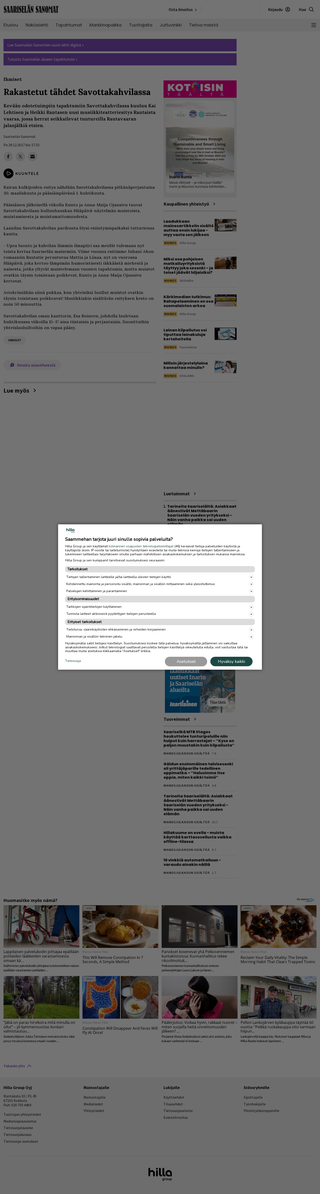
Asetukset (186, 661)
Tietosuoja (73, 661)
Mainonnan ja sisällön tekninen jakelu (94, 636)
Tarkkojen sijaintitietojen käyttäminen (94, 607)
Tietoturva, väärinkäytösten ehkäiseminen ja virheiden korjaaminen (116, 629)
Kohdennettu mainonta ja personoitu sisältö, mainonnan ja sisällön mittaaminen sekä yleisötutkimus (140, 584)
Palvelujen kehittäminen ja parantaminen (96, 591)
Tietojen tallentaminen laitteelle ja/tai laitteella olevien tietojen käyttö (118, 577)
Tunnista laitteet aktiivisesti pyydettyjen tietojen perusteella (111, 614)
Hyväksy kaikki (231, 661)
